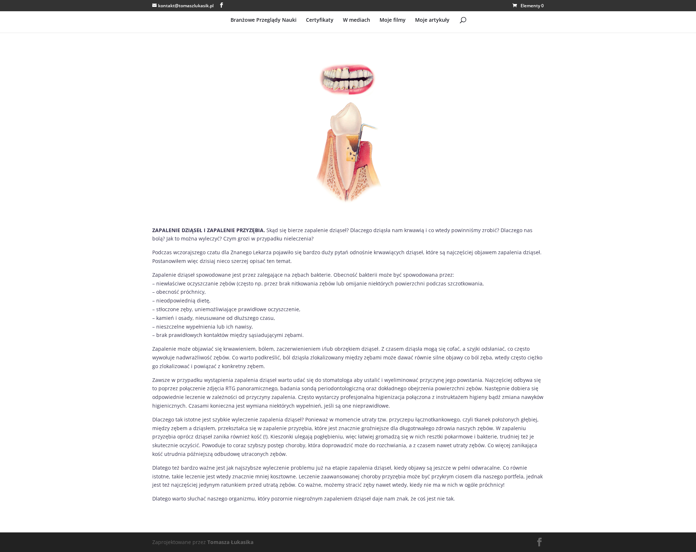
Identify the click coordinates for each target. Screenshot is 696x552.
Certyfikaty (320, 20)
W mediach (356, 20)
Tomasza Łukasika (230, 542)
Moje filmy (393, 20)
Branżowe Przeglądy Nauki (264, 20)
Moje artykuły (432, 20)
